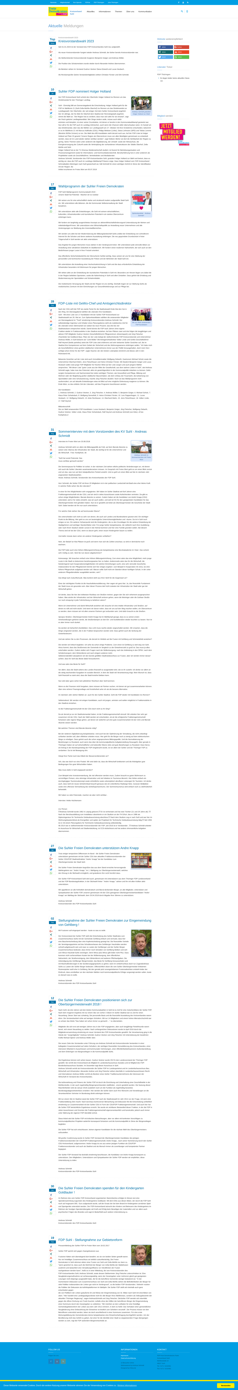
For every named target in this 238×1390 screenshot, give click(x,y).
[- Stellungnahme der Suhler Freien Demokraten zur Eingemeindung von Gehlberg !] (141, 943)
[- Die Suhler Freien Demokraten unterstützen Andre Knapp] (141, 860)
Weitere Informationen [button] (127, 1385)
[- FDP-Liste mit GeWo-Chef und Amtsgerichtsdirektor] (141, 314)
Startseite (53, 2)
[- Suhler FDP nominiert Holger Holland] (141, 103)
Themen (118, 11)
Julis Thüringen (113, 2)
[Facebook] (179, 2)
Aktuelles (91, 11)
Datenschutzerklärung (128, 1358)
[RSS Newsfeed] (188, 2)
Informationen (105, 11)
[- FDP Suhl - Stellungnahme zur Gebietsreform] (141, 1255)
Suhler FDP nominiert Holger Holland (84, 91)
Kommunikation (145, 11)
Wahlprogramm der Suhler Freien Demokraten (91, 186)
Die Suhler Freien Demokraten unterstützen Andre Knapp (98, 848)
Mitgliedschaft (65, 2)
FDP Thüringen (99, 2)
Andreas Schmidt (138, 1365)
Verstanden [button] (226, 1386)
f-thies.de (133, 1368)
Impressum (124, 1355)
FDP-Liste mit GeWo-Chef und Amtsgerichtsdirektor (95, 303)
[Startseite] (58, 11)
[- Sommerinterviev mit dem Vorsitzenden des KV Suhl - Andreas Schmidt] (141, 447)
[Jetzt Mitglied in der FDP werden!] (173, 134)
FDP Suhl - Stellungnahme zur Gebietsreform (90, 1240)
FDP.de (87, 2)
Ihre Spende (77, 2)
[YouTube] (183, 2)
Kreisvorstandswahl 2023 (76, 41)
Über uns (130, 11)
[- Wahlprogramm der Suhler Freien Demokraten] (141, 201)
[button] (52, 48)
